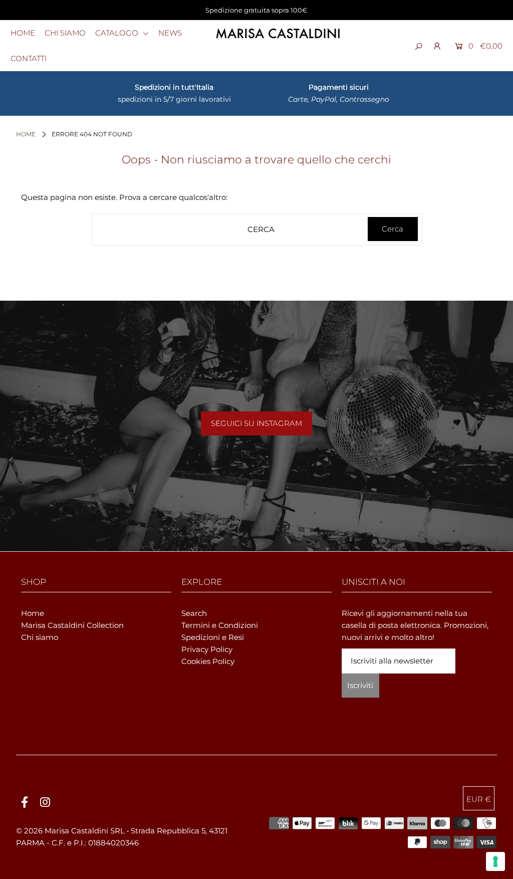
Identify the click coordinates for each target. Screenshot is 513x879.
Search (194, 613)
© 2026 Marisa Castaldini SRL (70, 830)
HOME (23, 33)
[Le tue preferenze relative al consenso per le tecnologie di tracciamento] (495, 861)
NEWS (170, 33)
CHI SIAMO (65, 33)
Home (26, 134)
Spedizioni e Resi (212, 637)
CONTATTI (29, 58)
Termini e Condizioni (219, 625)
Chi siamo (39, 637)
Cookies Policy (207, 661)
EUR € (478, 799)
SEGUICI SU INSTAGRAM (256, 423)
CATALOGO (117, 33)
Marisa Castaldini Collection (72, 625)
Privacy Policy (206, 649)
